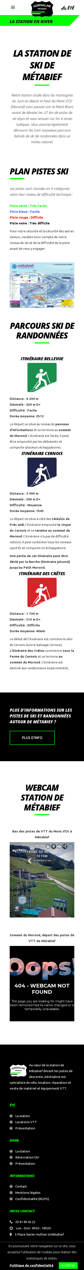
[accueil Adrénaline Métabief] (42, 9)
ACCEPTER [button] (68, 1265)
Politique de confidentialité (31, 1265)
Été (70, 8)
